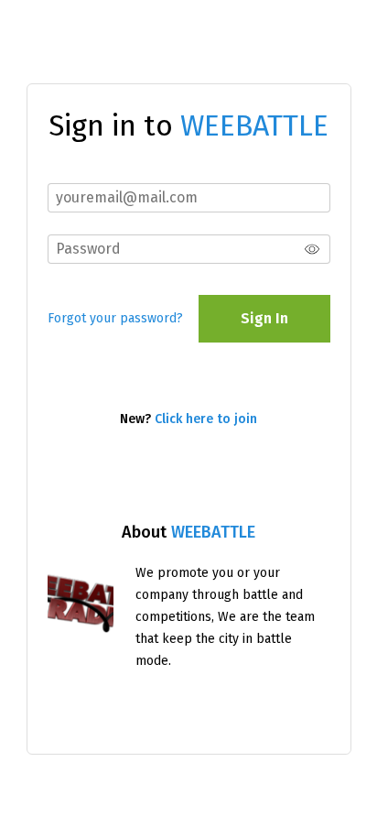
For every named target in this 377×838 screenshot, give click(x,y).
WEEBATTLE (213, 532)
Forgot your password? (115, 318)
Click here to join (206, 419)
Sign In (264, 318)
